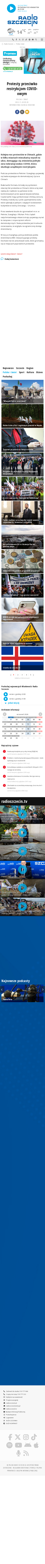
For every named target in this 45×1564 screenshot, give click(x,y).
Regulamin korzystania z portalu (24, 1468)
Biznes (39, 372)
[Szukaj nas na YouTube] (18, 1442)
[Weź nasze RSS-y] (26, 1450)
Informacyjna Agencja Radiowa (22, 105)
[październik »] (39, 714)
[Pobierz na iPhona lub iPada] (36, 1442)
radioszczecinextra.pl (13, 1406)
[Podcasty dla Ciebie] (18, 1450)
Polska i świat (20, 44)
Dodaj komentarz (12, 259)
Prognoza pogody (12, 1400)
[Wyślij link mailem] (27, 112)
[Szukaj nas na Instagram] (26, 1434)
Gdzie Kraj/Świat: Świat (11, 254)
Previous (2, 989)
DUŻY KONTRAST (11, 1423)
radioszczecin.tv (14, 801)
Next (43, 989)
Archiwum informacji (10, 709)
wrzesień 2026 (22, 714)
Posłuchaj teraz (11, 1415)
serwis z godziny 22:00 (17, 694)
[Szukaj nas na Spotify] (9, 1442)
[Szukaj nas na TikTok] (34, 1434)
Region (30, 368)
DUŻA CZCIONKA (11, 1421)
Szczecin (20, 368)
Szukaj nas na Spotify (29, 39)
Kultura (30, 372)
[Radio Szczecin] (22, 20)
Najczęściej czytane (9, 745)
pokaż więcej (13, 702)
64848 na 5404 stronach (22, 678)
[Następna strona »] (33, 675)
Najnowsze (8, 368)
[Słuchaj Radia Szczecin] (11, 8)
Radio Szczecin (8, 44)
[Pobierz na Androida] (28, 1442)
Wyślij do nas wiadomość (32, 39)
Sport (21, 372)
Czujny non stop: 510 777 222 (16, 1394)
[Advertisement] (22, 287)
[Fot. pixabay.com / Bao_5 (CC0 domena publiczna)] (22, 133)
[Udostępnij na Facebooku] (17, 112)
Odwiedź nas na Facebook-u (16, 39)
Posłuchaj (7, 376)
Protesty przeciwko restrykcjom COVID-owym (22, 88)
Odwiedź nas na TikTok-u (26, 39)
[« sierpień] (6, 714)
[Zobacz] (22, 61)
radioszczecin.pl (11, 1403)
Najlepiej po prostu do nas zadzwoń (13, 39)
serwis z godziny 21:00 (17, 699)
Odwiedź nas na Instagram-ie (23, 39)
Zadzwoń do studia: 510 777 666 (17, 1391)
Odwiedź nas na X (19, 39)
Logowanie (10, 1418)
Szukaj (36, 39)
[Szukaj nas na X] (17, 1434)
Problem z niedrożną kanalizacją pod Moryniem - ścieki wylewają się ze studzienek (25, 760)
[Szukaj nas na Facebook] (10, 1434)
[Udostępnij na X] (22, 112)
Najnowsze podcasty (15, 980)
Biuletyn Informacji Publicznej (15, 1412)
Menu (42, 39)
